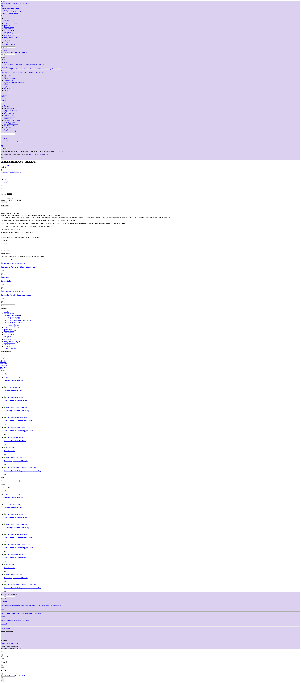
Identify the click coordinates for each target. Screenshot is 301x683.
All (1, 15)
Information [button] (4, 67)
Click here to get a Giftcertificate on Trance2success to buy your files (24, 64)
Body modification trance (11, 37)
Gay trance (7, 25)
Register (17, 52)
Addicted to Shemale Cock (13, 391)
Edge (46, 154)
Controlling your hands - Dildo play (16, 461)
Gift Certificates (17, 3)
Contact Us (4, 10)
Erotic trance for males (10, 23)
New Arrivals (4, 3)
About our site (5, 69)
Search (2, 370)
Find (2, 56)
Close (2, 658)
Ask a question (11, 173)
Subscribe (3, 598)
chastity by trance (9, 27)
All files (6, 42)
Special (3, 1)
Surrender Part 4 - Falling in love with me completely (22, 471)
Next (5, 183)
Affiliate (59, 69)
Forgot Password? (10, 52)
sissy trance (7, 32)
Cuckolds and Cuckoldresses (12, 34)
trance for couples (9, 30)
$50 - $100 (3, 362)
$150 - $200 (3, 363)
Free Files (6, 20)
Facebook (18, 12)
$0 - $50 (2, 360)
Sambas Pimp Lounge (10, 44)
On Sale (10, 3)
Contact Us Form (5, 12)
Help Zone (25, 3)
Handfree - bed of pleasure (13, 381)
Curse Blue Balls (9, 451)
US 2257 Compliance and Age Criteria (46, 69)
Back (2, 145)
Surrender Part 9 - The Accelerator (16, 401)
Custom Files (7, 41)
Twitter (13, 12)
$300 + (2, 369)
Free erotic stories (9, 22)
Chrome (36, 154)
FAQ (10, 69)
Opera (42, 154)
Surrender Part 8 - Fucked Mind (15, 441)
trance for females (9, 35)
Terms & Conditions (18, 69)
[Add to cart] (4, 274)
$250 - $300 (3, 367)
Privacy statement (29, 69)
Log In (2, 52)
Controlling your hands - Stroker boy (16, 411)
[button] (4, 51)
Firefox (31, 154)
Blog (2, 5)
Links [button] (2, 70)
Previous (6, 179)
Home (2, 7)
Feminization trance (9, 39)
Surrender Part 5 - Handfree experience (18, 421)
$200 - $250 (3, 365)
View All (6, 181)
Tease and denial (9, 29)
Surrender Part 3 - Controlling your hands (18, 431)
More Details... (5, 657)
